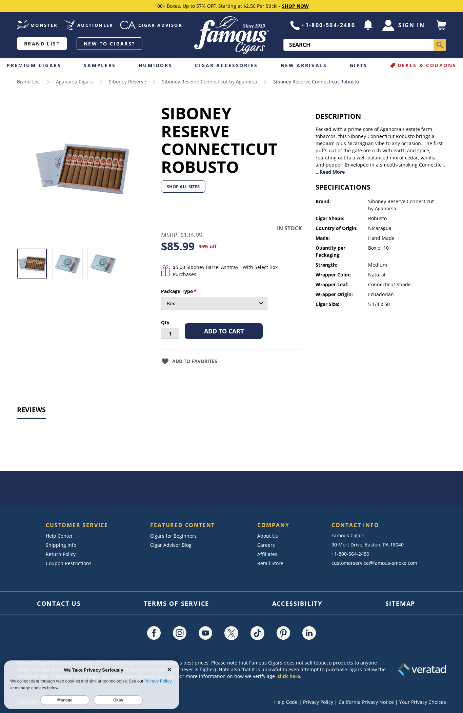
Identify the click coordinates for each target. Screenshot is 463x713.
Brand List (42, 43)
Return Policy (61, 554)
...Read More (330, 172)
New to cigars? (109, 43)
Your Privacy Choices (422, 702)
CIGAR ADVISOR (160, 25)
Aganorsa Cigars (74, 81)
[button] (368, 25)
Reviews (31, 409)
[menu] (231, 65)
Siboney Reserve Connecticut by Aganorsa (209, 81)
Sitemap (400, 603)
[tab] (31, 410)
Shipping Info (61, 545)
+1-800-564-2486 (328, 25)
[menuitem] (36, 65)
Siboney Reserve (127, 81)
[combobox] (358, 45)
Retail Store (270, 563)
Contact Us (59, 603)
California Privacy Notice (366, 702)
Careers (266, 545)
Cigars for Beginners (173, 536)
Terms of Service (176, 603)
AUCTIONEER (95, 25)
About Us (267, 536)
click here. (289, 676)
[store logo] (231, 35)
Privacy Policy (318, 702)
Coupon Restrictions (69, 563)
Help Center (59, 536)
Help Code (286, 702)
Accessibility (297, 603)
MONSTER (44, 25)
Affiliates (267, 554)
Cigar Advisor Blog (171, 545)
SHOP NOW (295, 6)
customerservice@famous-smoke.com (374, 563)
